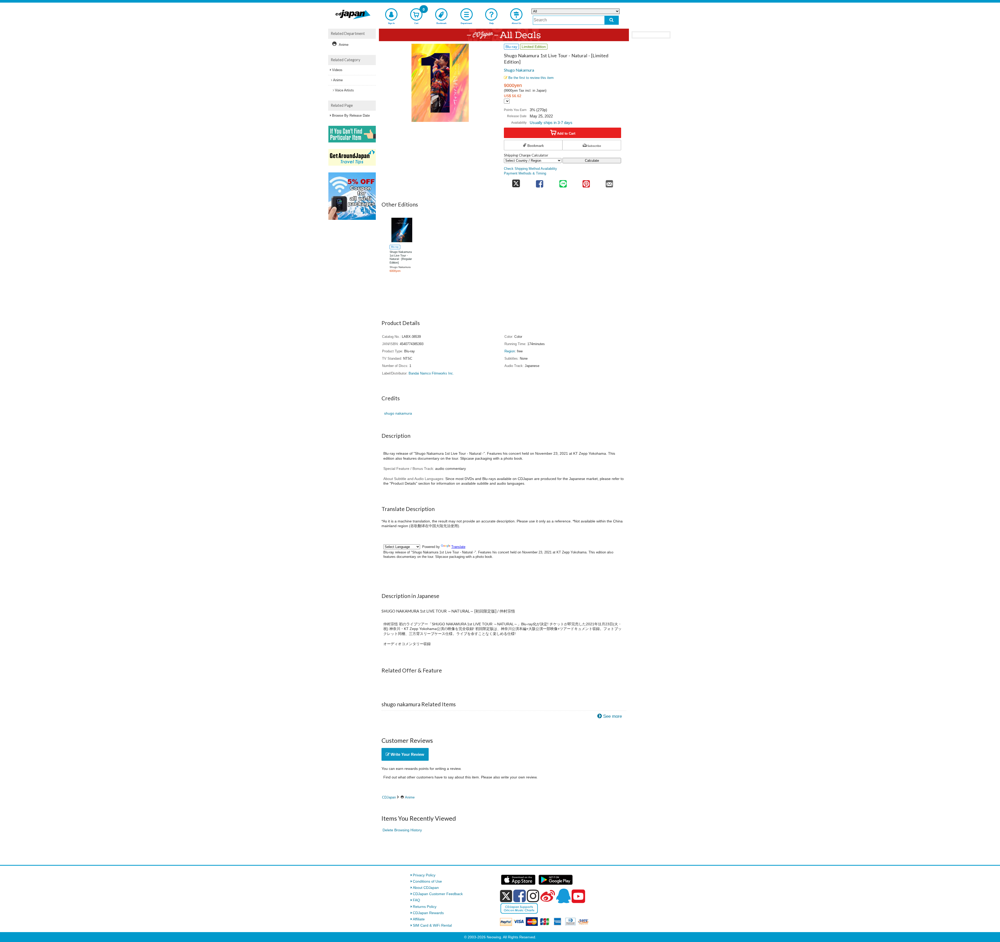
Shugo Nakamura (519, 70)
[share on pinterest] (586, 182)
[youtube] (578, 896)
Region (509, 351)
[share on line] (562, 182)
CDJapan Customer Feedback (438, 894)
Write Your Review (407, 754)
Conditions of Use (427, 881)
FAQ (416, 900)
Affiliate (419, 919)
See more (612, 716)
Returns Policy (424, 906)
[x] (506, 896)
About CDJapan (426, 887)
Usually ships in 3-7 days (551, 122)
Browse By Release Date (351, 115)
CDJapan (389, 797)
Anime (410, 797)
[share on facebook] (539, 182)
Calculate (592, 161)
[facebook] (519, 896)
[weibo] (547, 896)
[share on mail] (609, 182)
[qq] (563, 896)
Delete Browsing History (402, 830)
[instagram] (533, 896)
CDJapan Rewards (428, 913)
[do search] (611, 20)
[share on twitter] (516, 182)
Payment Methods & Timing (525, 173)
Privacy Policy (424, 875)
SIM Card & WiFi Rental (432, 925)
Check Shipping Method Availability (530, 169)
